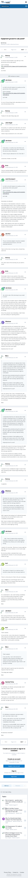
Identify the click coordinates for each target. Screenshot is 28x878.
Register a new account (14, 766)
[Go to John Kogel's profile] (2, 123)
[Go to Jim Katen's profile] (2, 81)
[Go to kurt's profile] (2, 564)
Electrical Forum (15, 44)
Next (22, 49)
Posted (11, 57)
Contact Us (15, 872)
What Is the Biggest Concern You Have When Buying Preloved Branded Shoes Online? (13, 834)
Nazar (6, 805)
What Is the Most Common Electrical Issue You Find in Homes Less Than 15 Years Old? (13, 810)
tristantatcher (8, 821)
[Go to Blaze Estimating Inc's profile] (3, 809)
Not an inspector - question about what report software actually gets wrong (14, 802)
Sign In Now (14, 776)
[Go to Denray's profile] (2, 56)
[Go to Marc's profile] (2, 356)
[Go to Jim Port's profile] (2, 234)
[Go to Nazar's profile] (3, 801)
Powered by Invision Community (14, 875)
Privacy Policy (7, 872)
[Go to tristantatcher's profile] (3, 819)
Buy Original (8, 837)
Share (7, 785)
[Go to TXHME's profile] (3, 827)
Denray (4, 42)
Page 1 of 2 (14, 49)
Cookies (22, 872)
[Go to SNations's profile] (2, 322)
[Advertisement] (14, 23)
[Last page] (26, 50)
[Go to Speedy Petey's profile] (2, 683)
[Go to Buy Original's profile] (3, 833)
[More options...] (25, 56)
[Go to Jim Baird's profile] (2, 611)
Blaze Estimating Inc (10, 813)
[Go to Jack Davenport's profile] (2, 180)
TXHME (7, 829)
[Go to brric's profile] (2, 166)
